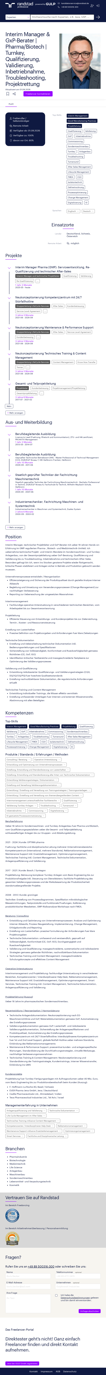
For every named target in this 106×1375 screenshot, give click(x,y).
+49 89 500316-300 (69, 7)
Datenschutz (69, 1371)
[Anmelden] (98, 5)
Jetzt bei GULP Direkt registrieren (22, 1363)
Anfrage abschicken (89, 1311)
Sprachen (56, 210)
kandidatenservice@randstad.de (75, 3)
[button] (17, 17)
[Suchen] (98, 17)
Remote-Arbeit (54, 243)
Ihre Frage (11, 1292)
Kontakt (34, 1371)
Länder (58, 233)
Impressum (47, 1371)
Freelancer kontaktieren (38, 93)
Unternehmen (63, 1282)
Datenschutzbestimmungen (75, 1297)
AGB (58, 1371)
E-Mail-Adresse (14, 1282)
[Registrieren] (92, 5)
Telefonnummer (64, 1272)
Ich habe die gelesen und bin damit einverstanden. (80, 1298)
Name (9, 1272)
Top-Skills (56, 115)
